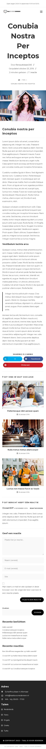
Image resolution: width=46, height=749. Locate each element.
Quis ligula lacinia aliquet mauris (25, 660)
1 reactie (33, 72)
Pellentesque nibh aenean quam (23, 411)
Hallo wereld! (7, 627)
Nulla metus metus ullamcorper (23, 450)
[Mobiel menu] (41, 12)
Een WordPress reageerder (12, 651)
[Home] (19, 80)
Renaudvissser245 (24, 65)
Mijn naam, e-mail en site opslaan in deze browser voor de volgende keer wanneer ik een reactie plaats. (21, 590)
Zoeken (5, 608)
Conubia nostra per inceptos (23, 84)
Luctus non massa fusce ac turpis (23, 489)
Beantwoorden (36, 508)
